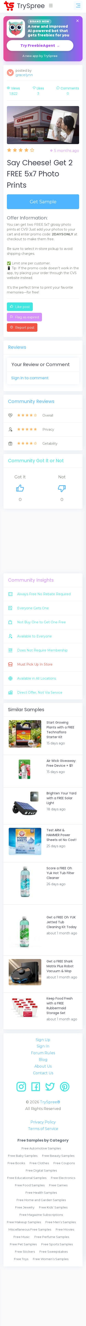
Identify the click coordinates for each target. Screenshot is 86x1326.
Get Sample (43, 201)
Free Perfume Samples (51, 1237)
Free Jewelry (24, 1207)
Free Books (16, 1163)
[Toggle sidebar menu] (78, 5)
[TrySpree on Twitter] (51, 1088)
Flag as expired (26, 317)
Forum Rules (43, 1053)
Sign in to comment (30, 378)
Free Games (58, 1185)
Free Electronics (63, 1178)
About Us (43, 1066)
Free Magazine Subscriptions (41, 1214)
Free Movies (65, 1229)
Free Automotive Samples (41, 1148)
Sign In (43, 1046)
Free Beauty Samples (58, 1155)
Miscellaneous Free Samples (29, 1229)
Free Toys (21, 1259)
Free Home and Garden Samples (41, 1200)
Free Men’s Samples (60, 1222)
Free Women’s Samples (50, 1259)
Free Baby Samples (22, 1155)
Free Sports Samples (57, 1244)
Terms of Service (43, 1129)
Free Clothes (39, 1163)
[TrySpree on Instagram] (23, 1088)
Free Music (22, 1237)
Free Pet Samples (23, 1244)
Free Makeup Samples (24, 1222)
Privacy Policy (43, 1122)
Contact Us (43, 1073)
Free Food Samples (29, 1185)
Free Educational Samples (26, 1178)
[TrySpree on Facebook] (37, 1088)
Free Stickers (25, 1251)
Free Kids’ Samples (53, 1207)
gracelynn (24, 75)
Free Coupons (64, 1163)
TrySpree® (50, 1102)
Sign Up (43, 1040)
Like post (22, 307)
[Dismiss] (77, 21)
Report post (24, 328)
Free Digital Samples (41, 1170)
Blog (43, 1059)
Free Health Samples (41, 1192)
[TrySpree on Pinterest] (64, 1088)
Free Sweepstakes (53, 1251)
